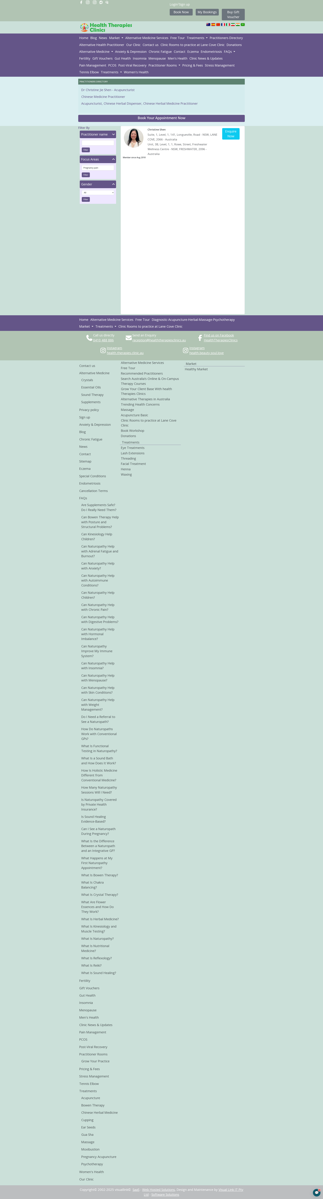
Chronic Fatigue (160, 51)
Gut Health (123, 58)
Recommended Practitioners (142, 373)
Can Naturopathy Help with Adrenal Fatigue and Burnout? (99, 551)
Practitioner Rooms (163, 65)
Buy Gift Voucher (233, 14)
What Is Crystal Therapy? (99, 894)
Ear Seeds (88, 1127)
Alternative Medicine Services (146, 38)
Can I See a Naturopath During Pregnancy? (98, 831)
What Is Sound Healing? (98, 973)
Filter (85, 150)
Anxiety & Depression (131, 51)
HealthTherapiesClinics (221, 340)
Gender (86, 184)
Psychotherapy (92, 1164)
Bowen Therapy (92, 1105)
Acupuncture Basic (134, 415)
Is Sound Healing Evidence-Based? (93, 819)
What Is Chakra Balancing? (92, 884)
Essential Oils (91, 387)
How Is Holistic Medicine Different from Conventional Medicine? (99, 775)
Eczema (193, 51)
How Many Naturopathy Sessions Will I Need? (99, 789)
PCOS (112, 65)
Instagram (114, 348)
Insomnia (139, 58)
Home (83, 38)
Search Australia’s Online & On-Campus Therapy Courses (150, 381)
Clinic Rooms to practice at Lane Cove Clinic (192, 45)
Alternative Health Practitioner (101, 45)
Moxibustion (90, 1149)
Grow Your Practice (95, 1061)
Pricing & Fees (192, 65)
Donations (234, 45)
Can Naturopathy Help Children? (97, 595)
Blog (93, 38)
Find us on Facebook (219, 335)
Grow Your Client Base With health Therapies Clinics (146, 391)
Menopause (157, 58)
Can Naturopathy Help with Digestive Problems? (99, 619)
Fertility (84, 58)
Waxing (126, 474)
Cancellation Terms (93, 491)
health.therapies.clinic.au (125, 353)
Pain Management (92, 65)
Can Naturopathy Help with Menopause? (97, 677)
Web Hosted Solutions (158, 1189)
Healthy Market (196, 369)
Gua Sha (87, 1134)
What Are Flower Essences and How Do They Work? (97, 907)
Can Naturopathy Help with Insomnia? (97, 665)
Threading (128, 458)
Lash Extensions (132, 453)
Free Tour (177, 38)
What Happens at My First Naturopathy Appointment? (97, 863)
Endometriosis (211, 51)
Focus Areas (90, 159)
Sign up (184, 4)
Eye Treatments (132, 448)
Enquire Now (230, 133)
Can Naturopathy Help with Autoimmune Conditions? (97, 580)
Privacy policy (89, 410)
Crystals (87, 380)
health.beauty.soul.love (206, 353)
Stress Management (220, 65)
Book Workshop (132, 430)
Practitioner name (94, 134)
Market (115, 38)
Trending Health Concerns (140, 404)
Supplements (91, 402)
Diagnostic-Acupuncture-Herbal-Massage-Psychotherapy (193, 319)
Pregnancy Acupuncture (98, 1157)
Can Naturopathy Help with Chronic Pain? (97, 607)
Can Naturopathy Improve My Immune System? (96, 651)
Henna (126, 469)
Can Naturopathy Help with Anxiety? (97, 565)
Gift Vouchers (102, 58)
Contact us (150, 45)
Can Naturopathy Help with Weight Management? (97, 705)
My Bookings (207, 12)
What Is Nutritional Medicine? (95, 948)
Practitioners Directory (226, 38)
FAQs (228, 51)
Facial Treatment (133, 464)
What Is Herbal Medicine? (100, 919)
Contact (179, 51)
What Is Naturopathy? (97, 938)
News (103, 38)
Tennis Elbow (89, 72)
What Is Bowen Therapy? (99, 875)
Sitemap (85, 461)
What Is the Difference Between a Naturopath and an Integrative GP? (98, 846)
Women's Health (136, 72)
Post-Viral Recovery (132, 65)
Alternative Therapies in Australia (145, 399)
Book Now (181, 12)
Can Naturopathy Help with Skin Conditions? (97, 690)
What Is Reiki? (91, 965)
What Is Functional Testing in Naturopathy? (99, 748)
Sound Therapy (92, 394)
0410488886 (103, 340)
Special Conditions (92, 476)
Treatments (196, 38)
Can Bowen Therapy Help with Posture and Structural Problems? (100, 522)
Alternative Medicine (94, 51)
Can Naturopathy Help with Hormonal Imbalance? (97, 634)
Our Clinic (133, 45)
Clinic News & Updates (206, 58)
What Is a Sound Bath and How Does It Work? (98, 760)
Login (174, 4)
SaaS (136, 1189)
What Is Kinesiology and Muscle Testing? (98, 928)
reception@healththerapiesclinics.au (159, 340)
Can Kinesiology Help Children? (96, 536)
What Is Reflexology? (96, 958)
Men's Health (177, 58)
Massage (87, 1142)
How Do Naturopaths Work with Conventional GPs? (99, 734)
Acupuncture (90, 1098)
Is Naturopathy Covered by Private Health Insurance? (99, 804)
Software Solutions (165, 1194)
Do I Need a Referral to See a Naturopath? (98, 719)
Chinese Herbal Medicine (99, 1112)
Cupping (87, 1120)
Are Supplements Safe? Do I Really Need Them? (98, 507)
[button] (161, 118)
